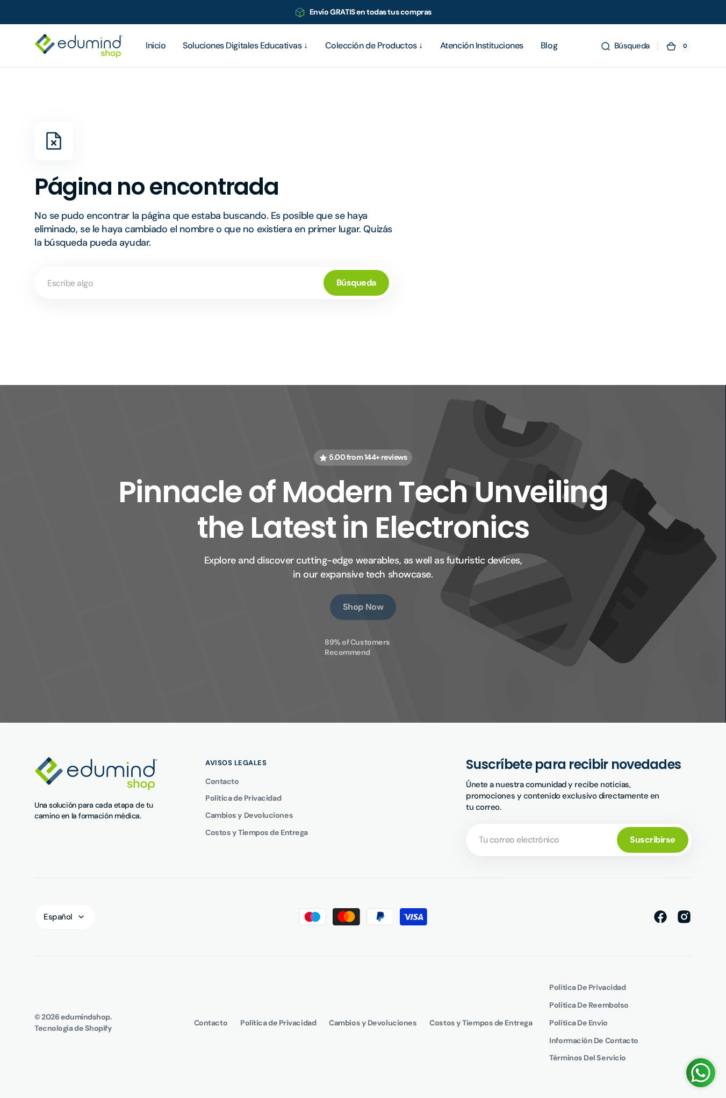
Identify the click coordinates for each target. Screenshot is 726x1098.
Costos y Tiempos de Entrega (256, 832)
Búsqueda (356, 282)
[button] (625, 46)
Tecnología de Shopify (73, 1028)
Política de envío (578, 1023)
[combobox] (213, 283)
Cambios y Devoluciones (249, 815)
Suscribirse (652, 839)
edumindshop (85, 1017)
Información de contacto (593, 1040)
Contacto (222, 781)
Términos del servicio (587, 1058)
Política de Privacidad (243, 798)
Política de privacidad (587, 987)
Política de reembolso (589, 1005)
